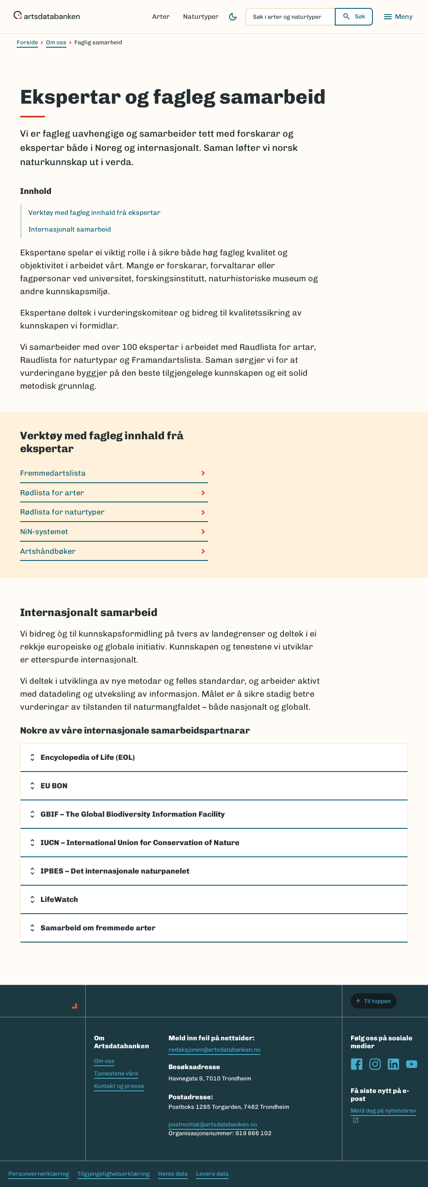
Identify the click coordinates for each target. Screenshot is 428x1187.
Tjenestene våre (116, 1073)
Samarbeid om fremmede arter (98, 927)
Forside (27, 42)
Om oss (56, 42)
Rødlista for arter (52, 492)
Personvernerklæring (38, 1173)
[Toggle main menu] (398, 16)
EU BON (54, 785)
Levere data (212, 1173)
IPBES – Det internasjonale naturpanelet (115, 871)
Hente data (173, 1173)
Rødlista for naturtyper (62, 512)
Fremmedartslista (53, 473)
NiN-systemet (44, 531)
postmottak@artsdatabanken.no (212, 1124)
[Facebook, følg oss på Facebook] (356, 1064)
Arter (161, 16)
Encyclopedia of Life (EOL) (88, 757)
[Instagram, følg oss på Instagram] (375, 1064)
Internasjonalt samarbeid (69, 229)
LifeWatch (59, 899)
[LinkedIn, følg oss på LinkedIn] (393, 1064)
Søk (360, 16)
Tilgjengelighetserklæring (113, 1173)
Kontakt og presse (119, 1086)
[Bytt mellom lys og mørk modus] (232, 16)
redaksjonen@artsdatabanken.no (214, 1049)
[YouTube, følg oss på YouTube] (412, 1064)
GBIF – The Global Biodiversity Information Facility (133, 814)
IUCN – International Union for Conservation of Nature (140, 842)
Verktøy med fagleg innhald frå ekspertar (94, 213)
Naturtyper (201, 16)
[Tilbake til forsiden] (46, 17)
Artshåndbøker (48, 551)
